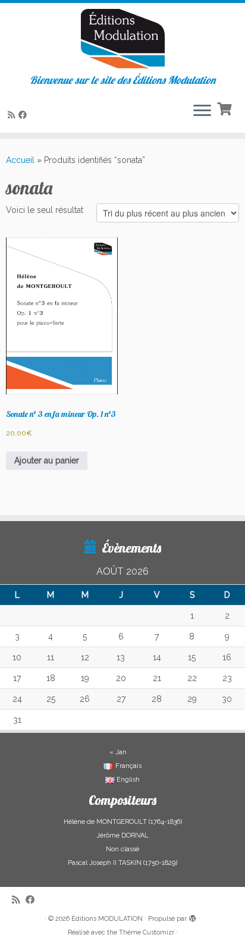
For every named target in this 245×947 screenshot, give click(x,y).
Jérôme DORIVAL (122, 835)
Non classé (122, 849)
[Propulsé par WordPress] (193, 916)
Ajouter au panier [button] (46, 460)
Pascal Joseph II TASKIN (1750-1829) (122, 863)
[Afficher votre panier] (225, 107)
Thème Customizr (146, 932)
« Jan (118, 752)
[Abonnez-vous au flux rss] (13, 115)
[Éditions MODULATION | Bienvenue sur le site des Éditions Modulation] (122, 38)
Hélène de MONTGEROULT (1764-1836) (123, 822)
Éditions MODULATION (107, 919)
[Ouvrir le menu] (202, 111)
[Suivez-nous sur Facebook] (24, 115)
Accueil (20, 160)
